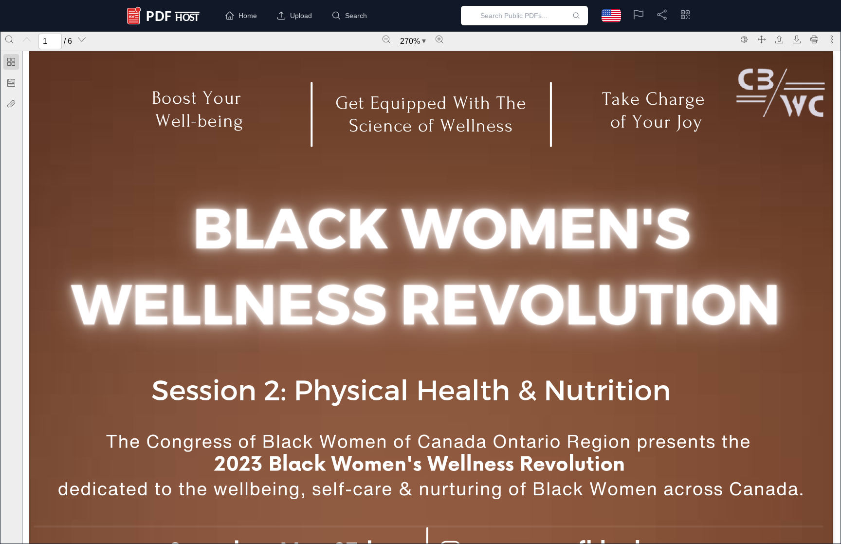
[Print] (814, 39)
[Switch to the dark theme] (744, 39)
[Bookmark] (11, 83)
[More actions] (832, 39)
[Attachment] (11, 104)
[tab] (11, 63)
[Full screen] (761, 39)
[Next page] (82, 39)
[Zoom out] (386, 39)
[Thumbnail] (11, 62)
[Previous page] (27, 39)
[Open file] (779, 39)
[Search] (9, 39)
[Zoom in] (439, 39)
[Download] (796, 39)
